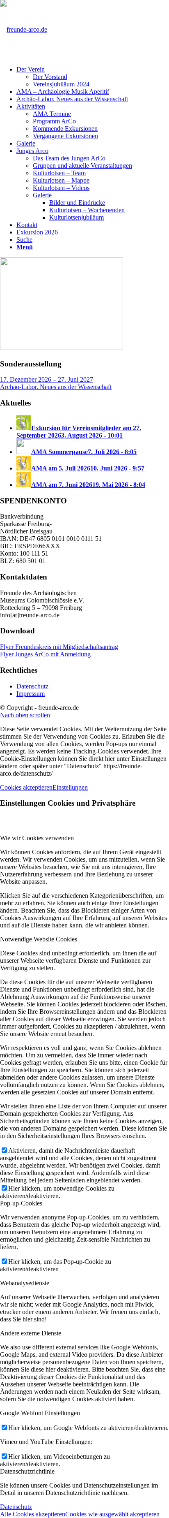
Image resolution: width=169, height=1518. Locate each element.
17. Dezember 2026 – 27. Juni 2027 (46, 379)
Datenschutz (32, 686)
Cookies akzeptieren (26, 787)
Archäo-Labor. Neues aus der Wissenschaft (56, 386)
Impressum (30, 693)
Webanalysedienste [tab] (24, 1282)
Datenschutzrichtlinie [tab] (27, 1471)
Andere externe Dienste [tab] (30, 1333)
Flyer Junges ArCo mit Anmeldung (45, 654)
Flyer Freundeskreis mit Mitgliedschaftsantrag (59, 646)
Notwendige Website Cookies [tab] (38, 939)
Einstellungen (70, 787)
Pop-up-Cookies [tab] (21, 1203)
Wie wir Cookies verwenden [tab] (37, 837)
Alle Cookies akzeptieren (32, 1514)
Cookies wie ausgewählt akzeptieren (112, 1514)
